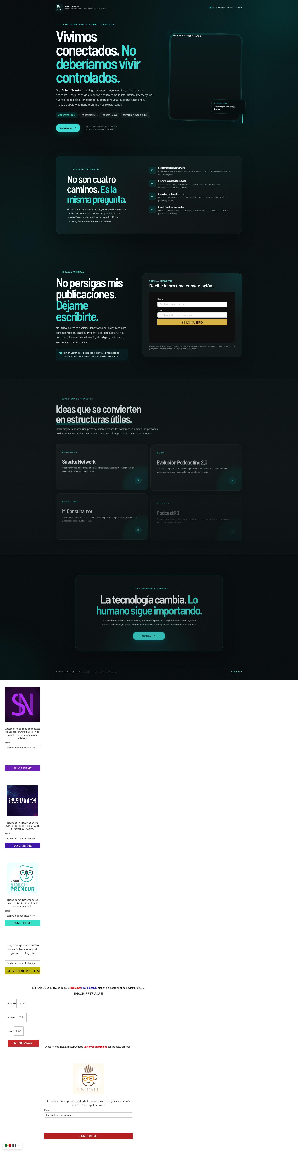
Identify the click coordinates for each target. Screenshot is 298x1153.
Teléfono (12, 1017)
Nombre (12, 1003)
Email (11, 1031)
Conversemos (65, 128)
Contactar (146, 635)
